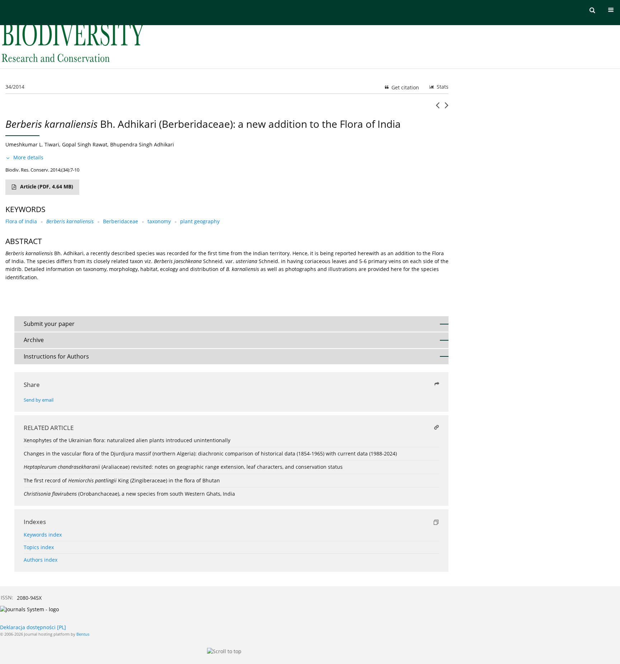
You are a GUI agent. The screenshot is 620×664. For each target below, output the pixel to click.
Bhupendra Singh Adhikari (142, 144)
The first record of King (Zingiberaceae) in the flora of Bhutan (122, 480)
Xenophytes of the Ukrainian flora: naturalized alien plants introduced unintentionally (127, 440)
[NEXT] (446, 108)
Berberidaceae (120, 221)
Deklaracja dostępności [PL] (33, 627)
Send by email (38, 400)
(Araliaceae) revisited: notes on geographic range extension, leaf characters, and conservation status (183, 466)
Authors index (40, 559)
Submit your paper (49, 324)
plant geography (200, 221)
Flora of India (21, 221)
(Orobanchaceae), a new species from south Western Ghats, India (129, 493)
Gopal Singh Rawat (84, 144)
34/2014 (14, 86)
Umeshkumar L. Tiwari (32, 144)
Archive (34, 340)
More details (28, 157)
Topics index (39, 547)
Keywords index (43, 534)
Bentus (82, 634)
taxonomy (159, 221)
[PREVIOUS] (437, 108)
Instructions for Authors (56, 356)
